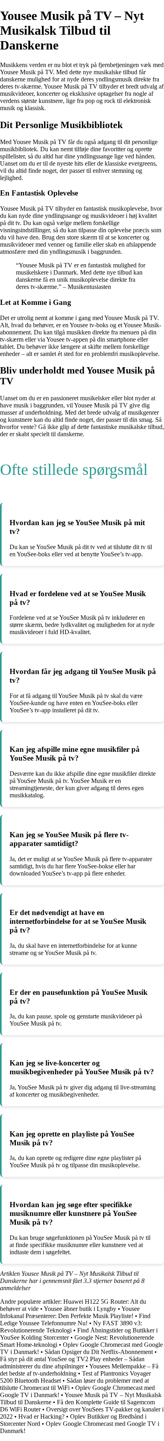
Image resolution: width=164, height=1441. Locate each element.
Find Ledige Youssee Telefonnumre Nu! (75, 1319)
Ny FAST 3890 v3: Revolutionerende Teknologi (71, 1327)
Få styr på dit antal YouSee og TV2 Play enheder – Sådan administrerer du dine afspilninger (72, 1363)
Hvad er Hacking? (41, 1416)
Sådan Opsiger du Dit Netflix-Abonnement (99, 1351)
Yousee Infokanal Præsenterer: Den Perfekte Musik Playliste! (70, 1312)
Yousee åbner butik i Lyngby (80, 1308)
